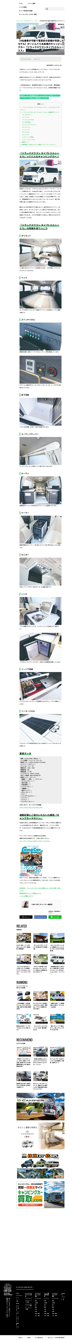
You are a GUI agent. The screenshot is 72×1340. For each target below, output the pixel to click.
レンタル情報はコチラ (26, 896)
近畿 (36, 1311)
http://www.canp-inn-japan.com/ (31, 807)
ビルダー (17, 1327)
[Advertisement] (40, 1224)
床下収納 (26, 122)
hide (42, 104)
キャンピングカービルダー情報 (28, 14)
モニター (26, 132)
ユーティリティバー (29, 125)
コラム (21, 3)
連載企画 (17, 1324)
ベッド (25, 117)
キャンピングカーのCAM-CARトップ (24, 20)
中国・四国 (37, 1313)
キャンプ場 (17, 1300)
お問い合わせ (50, 1337)
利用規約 (29, 1337)
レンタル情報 (23, 7)
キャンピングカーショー (17, 1319)
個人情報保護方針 (39, 1337)
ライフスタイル (17, 1313)
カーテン (26, 127)
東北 (36, 1305)
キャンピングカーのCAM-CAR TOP (24, 1287)
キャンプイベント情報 (28, 1308)
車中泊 (17, 1303)
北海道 (36, 1302)
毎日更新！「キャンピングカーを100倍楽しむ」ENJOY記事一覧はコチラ (40, 889)
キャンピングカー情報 (17, 1308)
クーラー (26, 130)
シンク (25, 135)
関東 (36, 1307)
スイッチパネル (28, 120)
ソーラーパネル (28, 139)
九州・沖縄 (37, 1315)
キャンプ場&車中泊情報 (26, 11)
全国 (36, 1300)
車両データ (24, 142)
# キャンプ (37, 59)
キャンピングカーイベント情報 (28, 1304)
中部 (36, 1309)
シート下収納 (28, 137)
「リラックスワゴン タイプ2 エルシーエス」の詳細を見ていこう (40, 112)
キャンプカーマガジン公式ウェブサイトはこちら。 (35, 841)
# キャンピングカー (26, 59)
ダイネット (27, 115)
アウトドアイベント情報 (28, 1301)
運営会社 (20, 1337)
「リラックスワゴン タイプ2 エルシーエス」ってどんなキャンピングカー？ (40, 108)
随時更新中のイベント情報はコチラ (30, 893)
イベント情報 (31, 3)
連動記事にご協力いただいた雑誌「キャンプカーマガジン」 (38, 144)
